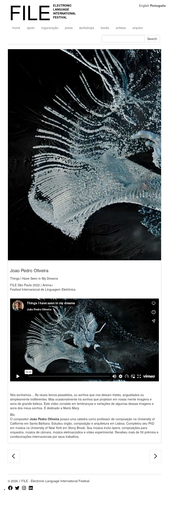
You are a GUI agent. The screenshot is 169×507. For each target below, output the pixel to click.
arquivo (137, 27)
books (105, 27)
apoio (31, 27)
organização (49, 27)
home (16, 27)
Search (152, 38)
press (69, 27)
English (144, 5)
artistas (121, 27)
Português (158, 5)
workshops (86, 27)
